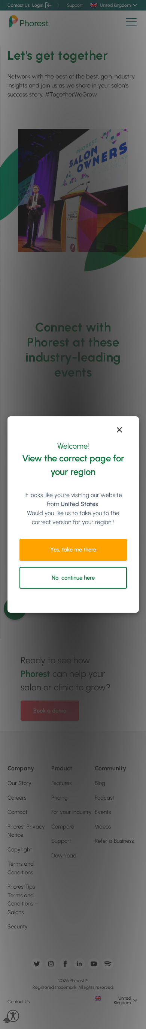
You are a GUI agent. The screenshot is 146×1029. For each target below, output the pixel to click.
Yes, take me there (73, 549)
